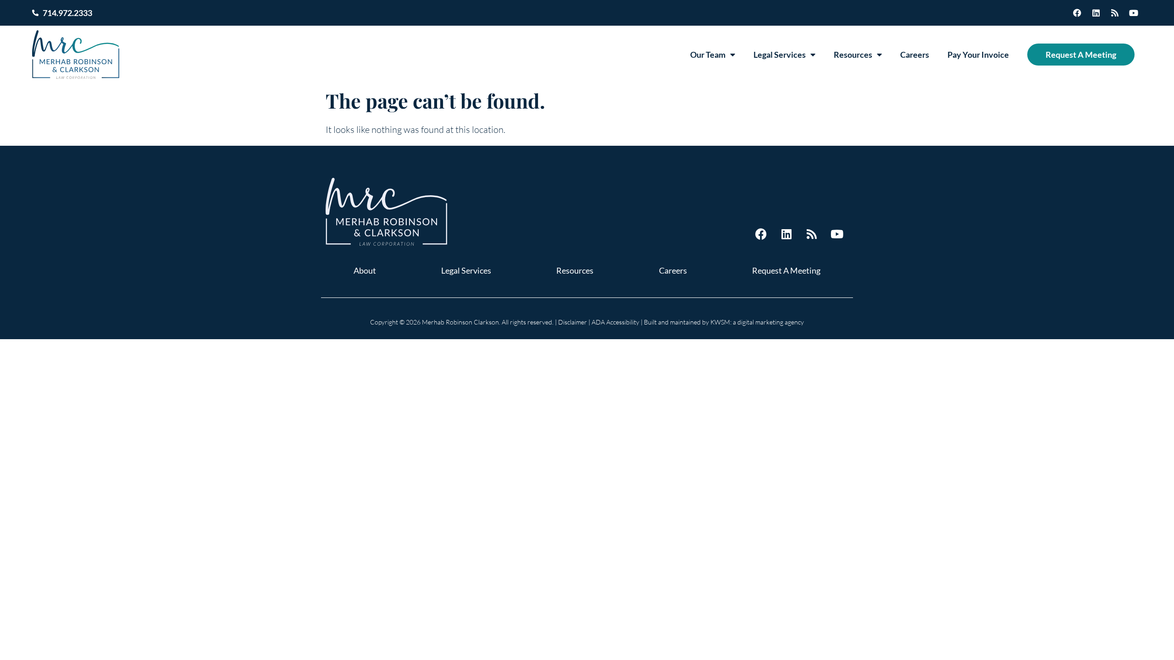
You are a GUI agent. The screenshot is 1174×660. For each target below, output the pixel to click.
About (365, 270)
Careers (914, 55)
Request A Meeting (1081, 55)
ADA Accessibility (615, 322)
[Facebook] (1077, 13)
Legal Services (779, 55)
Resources (853, 55)
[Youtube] (1133, 13)
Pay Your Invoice (978, 55)
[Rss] (1115, 13)
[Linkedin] (1096, 13)
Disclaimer (572, 322)
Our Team (707, 55)
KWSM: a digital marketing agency (757, 322)
